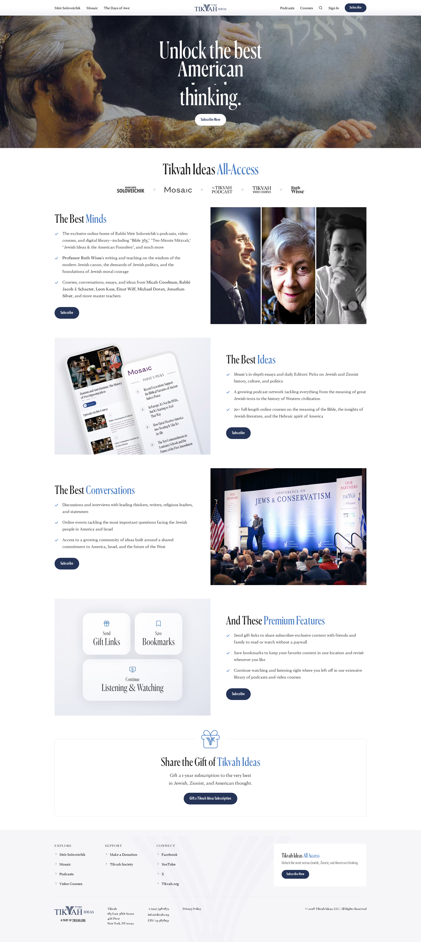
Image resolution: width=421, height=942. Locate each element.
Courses (306, 8)
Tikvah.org (170, 883)
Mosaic (92, 8)
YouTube (169, 864)
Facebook (170, 854)
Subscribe (356, 7)
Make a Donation (123, 854)
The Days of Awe (117, 8)
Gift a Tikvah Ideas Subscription (210, 799)
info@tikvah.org (158, 914)
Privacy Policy (192, 909)
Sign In (333, 8)
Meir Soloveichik (68, 8)
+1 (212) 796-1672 (158, 909)
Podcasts (287, 8)
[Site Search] (321, 8)
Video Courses (70, 883)
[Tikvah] (210, 7)
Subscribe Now (210, 120)
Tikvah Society (121, 864)
